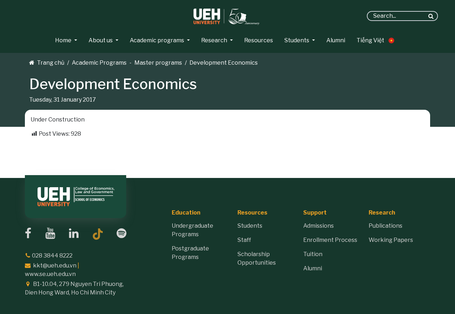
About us (101, 40)
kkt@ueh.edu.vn (54, 265)
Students (296, 40)
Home (63, 40)
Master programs (158, 62)
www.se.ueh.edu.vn (50, 274)
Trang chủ (50, 62)
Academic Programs (99, 62)
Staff (244, 240)
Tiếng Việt (370, 40)
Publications (385, 225)
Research (214, 40)
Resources (258, 40)
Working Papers (391, 240)
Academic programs (157, 40)
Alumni (335, 40)
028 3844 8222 (52, 255)
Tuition (312, 254)
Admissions (318, 225)
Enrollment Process (330, 240)
